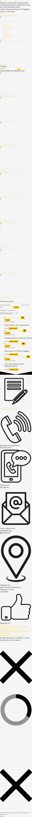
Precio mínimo (3, 305)
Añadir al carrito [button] (13, 328)
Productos (7, 25)
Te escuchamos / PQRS (9, 409)
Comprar (7, 320)
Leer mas (9, 814)
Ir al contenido (3, 0)
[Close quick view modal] (16, 692)
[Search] (18, 69)
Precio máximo (25, 305)
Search (2, 68)
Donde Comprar (8, 27)
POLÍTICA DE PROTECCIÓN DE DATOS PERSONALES (13, 628)
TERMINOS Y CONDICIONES (12, 636)
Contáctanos (7, 29)
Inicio (5, 24)
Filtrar (16, 307)
